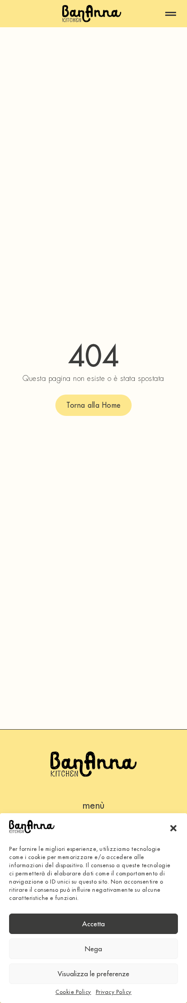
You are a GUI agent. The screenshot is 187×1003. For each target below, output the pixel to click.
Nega (93, 948)
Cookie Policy (73, 991)
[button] (173, 828)
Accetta (93, 923)
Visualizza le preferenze (93, 973)
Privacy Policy (114, 991)
